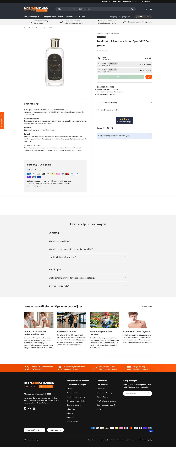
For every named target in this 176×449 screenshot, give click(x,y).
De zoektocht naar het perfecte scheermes (35, 333)
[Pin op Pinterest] (112, 128)
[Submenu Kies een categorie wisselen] (40, 16)
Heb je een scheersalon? (106, 405)
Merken (82, 17)
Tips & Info (117, 1)
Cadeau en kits (72, 421)
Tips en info (101, 389)
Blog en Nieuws (102, 397)
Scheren (70, 389)
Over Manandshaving (104, 393)
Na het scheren (72, 393)
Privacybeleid (92, 440)
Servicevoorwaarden (129, 440)
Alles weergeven (146, 306)
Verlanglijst (106, 1)
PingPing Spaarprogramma (120, 17)
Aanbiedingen (71, 17)
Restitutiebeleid (115, 440)
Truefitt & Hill (101, 33)
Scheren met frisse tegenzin (136, 331)
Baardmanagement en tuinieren (101, 333)
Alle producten (50, 17)
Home (25, 28)
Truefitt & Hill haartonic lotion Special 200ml (41, 28)
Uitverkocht (121, 77)
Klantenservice (102, 385)
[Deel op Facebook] (108, 128)
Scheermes (71, 413)
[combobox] (95, 9)
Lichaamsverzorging (74, 405)
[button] (151, 9)
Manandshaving (33, 440)
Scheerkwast (71, 409)
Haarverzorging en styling (76, 401)
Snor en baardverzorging (76, 397)
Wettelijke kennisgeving (145, 440)
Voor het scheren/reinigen (76, 385)
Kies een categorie (31, 17)
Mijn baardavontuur (66, 331)
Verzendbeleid (103, 440)
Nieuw (60, 17)
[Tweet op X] (104, 128)
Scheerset (70, 417)
